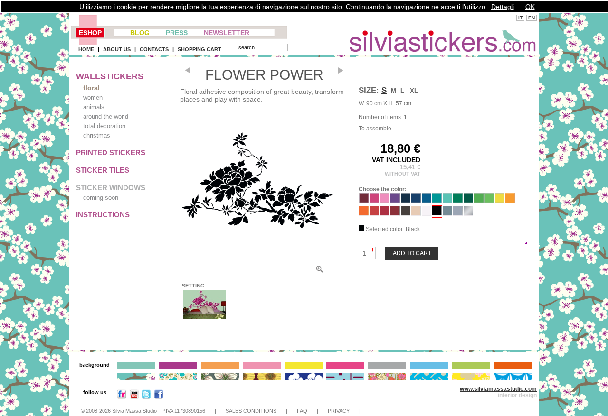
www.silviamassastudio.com (498, 389)
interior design (517, 395)
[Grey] (447, 213)
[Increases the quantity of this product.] (372, 250)
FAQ (302, 411)
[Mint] (447, 200)
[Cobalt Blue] (405, 200)
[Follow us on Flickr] (121, 396)
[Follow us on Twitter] (146, 396)
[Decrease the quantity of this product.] (372, 256)
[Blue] (426, 200)
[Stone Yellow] (499, 200)
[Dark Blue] (416, 200)
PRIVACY (339, 411)
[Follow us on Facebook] (158, 396)
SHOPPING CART (199, 49)
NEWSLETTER (226, 33)
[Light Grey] (458, 213)
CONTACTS (154, 49)
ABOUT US (117, 49)
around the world (105, 116)
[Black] (437, 213)
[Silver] (468, 213)
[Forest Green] (468, 200)
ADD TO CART (412, 253)
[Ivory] (416, 213)
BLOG (140, 33)
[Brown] (405, 213)
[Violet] (395, 200)
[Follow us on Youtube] (134, 396)
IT (520, 17)
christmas (96, 135)
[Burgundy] (364, 200)
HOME (86, 49)
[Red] (385, 213)
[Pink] (385, 200)
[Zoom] (257, 182)
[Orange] (364, 213)
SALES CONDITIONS (251, 411)
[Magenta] (374, 200)
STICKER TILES (102, 170)
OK (530, 6)
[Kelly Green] (458, 200)
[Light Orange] (510, 200)
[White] (426, 213)
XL (414, 90)
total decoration (104, 125)
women (93, 97)
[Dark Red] (395, 213)
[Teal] (437, 200)
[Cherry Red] (374, 213)
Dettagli (502, 6)
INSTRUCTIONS (103, 215)
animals (93, 107)
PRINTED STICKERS (110, 152)
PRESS (177, 33)
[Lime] (489, 200)
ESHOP (90, 33)
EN (531, 17)
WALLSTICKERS (109, 76)
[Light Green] (479, 200)
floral (91, 88)
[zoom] (319, 271)
